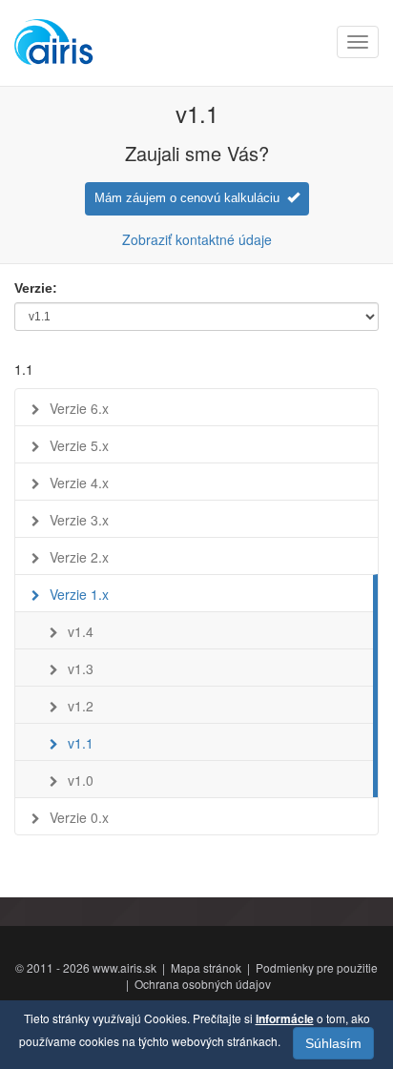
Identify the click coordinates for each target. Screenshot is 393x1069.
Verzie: (35, 288)
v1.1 (80, 742)
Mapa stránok (206, 967)
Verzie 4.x (79, 482)
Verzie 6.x (79, 408)
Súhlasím (333, 1043)
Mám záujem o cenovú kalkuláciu (190, 198)
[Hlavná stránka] (55, 43)
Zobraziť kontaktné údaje (197, 239)
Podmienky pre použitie (317, 967)
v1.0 (80, 780)
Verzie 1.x (79, 594)
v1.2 (80, 705)
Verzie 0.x (79, 817)
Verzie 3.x (79, 519)
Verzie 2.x (79, 556)
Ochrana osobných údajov (202, 984)
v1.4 (80, 631)
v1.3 (80, 668)
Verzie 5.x (79, 445)
